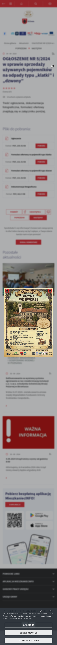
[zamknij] (53, 66)
